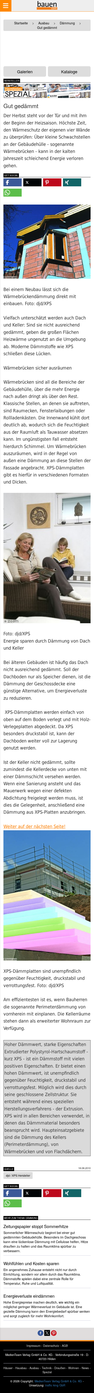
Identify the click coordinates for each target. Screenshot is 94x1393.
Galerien (25, 71)
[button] (12, 182)
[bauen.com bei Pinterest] (54, 1332)
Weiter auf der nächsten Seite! (34, 826)
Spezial (47, 1372)
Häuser (8, 1368)
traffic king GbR (55, 1385)
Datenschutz (51, 1346)
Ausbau (34, 1368)
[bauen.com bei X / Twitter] (47, 1332)
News (85, 1368)
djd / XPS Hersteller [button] (18, 1175)
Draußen (59, 1368)
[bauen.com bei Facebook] (40, 1332)
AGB (65, 1346)
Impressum (33, 1346)
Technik (47, 1368)
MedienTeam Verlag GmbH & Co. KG (58, 1381)
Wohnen (73, 1368)
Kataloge (69, 71)
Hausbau (21, 1368)
